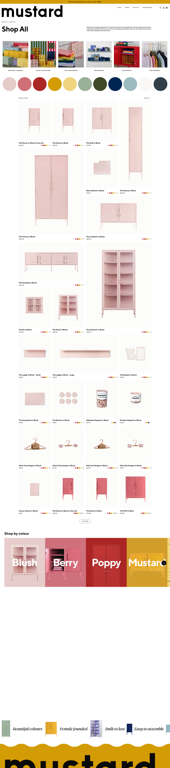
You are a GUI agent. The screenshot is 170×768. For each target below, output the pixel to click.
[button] (119, 7)
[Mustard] (45, 145)
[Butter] (47, 145)
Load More (85, 521)
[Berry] (42, 145)
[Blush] (40, 145)
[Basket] (166, 7)
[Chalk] (116, 422)
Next (164, 563)
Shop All (5, 21)
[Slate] (115, 422)
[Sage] (81, 513)
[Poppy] (44, 145)
